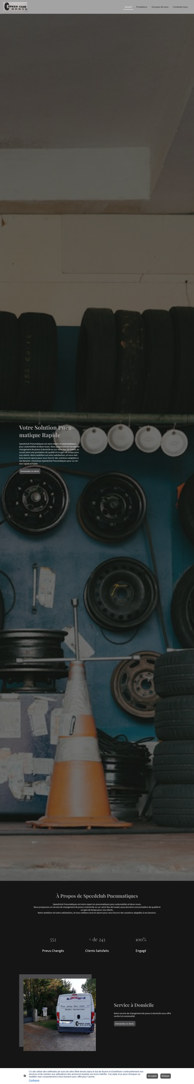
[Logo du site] (15, 7)
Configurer (34, 1080)
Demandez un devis (29, 471)
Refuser (166, 1076)
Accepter (152, 1076)
